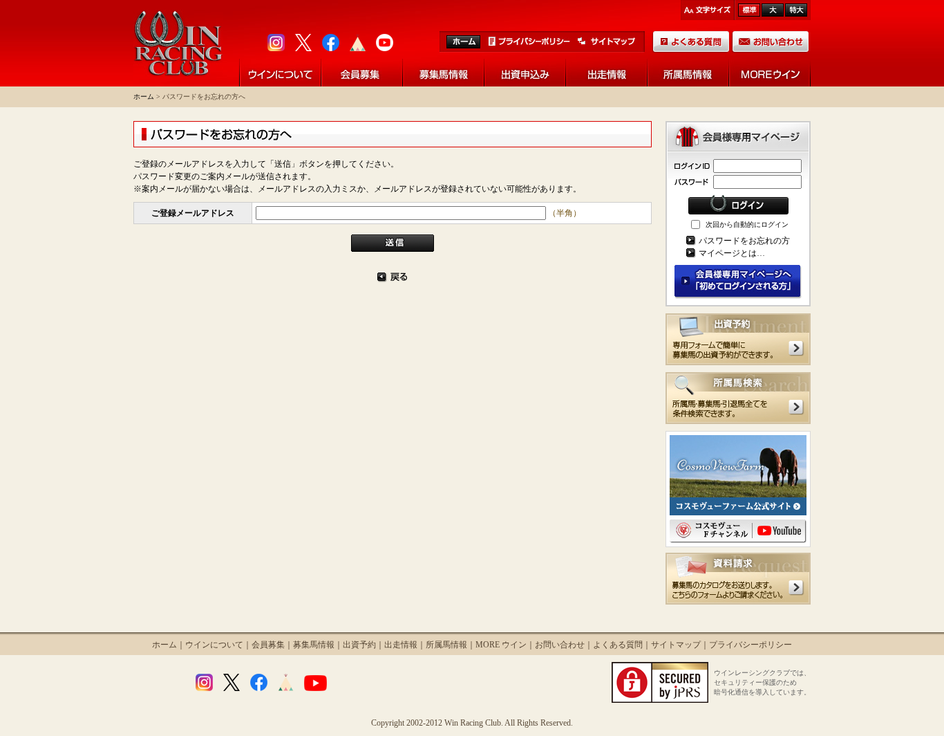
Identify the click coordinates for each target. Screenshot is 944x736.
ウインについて (214, 645)
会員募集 (268, 645)
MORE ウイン (501, 645)
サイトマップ (676, 645)
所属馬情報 (446, 645)
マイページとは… (732, 253)
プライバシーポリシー (750, 645)
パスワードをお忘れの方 (744, 241)
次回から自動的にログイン (747, 224)
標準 (749, 10)
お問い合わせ (560, 645)
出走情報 (400, 645)
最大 (796, 10)
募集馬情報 (313, 645)
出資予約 (359, 645)
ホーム (143, 96)
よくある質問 (618, 645)
